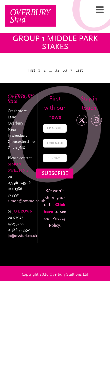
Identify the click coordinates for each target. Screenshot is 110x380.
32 (57, 70)
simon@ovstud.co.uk (26, 201)
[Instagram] (96, 120)
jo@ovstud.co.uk (22, 236)
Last (79, 70)
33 (65, 70)
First (31, 70)
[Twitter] (81, 120)
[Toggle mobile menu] (100, 9)
